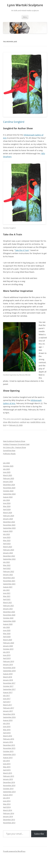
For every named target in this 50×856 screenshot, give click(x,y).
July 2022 (6, 562)
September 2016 (9, 717)
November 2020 (9, 615)
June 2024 (6, 503)
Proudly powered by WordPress (14, 851)
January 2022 (8, 574)
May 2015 (6, 767)
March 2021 (7, 602)
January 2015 (8, 779)
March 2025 (7, 475)
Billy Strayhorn (13, 422)
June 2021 (6, 593)
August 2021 (7, 587)
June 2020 (6, 630)
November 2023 (9, 525)
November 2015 (9, 748)
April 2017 (7, 702)
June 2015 (6, 764)
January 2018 (8, 680)
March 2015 (7, 773)
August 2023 (7, 531)
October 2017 (8, 686)
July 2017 (6, 695)
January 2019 (8, 664)
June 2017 (6, 698)
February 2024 (8, 515)
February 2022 (8, 571)
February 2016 (8, 739)
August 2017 (7, 692)
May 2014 (6, 804)
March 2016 (7, 736)
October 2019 (8, 649)
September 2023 (9, 528)
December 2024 (9, 484)
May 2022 (6, 565)
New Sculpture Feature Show (14, 441)
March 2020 (7, 640)
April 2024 (7, 509)
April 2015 (7, 770)
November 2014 (9, 785)
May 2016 (6, 729)
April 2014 (7, 807)
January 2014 (8, 816)
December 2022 (9, 556)
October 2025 (8, 466)
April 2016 (7, 733)
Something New (9, 450)
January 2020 (8, 646)
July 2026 (6, 463)
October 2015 (8, 751)
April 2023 (7, 543)
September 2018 (9, 671)
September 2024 (9, 494)
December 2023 (9, 522)
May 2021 (6, 596)
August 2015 (7, 757)
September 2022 (9, 559)
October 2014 (8, 788)
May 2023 (6, 540)
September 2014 (9, 791)
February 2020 (8, 643)
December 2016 (9, 714)
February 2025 (8, 478)
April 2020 (7, 636)
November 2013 (9, 822)
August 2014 (7, 795)
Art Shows (26, 419)
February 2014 (8, 813)
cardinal (23, 422)
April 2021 (7, 599)
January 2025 (8, 481)
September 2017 (9, 689)
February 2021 (8, 605)
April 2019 (7, 658)
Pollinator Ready (9, 453)
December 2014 (9, 782)
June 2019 (6, 655)
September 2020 (9, 621)
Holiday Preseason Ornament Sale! (16, 444)
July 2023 (6, 534)
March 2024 (7, 512)
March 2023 (7, 546)
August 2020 (7, 624)
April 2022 (7, 568)
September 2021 (9, 584)
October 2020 (8, 618)
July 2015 (6, 760)
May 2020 (6, 633)
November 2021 (9, 581)
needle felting (35, 422)
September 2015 (9, 754)
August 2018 (7, 674)
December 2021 (9, 577)
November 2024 (9, 488)
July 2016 (6, 723)
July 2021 (6, 590)
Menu (25, 17)
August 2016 (7, 720)
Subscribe (39, 833)
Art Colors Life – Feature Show (14, 447)
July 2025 (6, 469)
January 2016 (8, 742)
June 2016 (6, 726)
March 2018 (7, 677)
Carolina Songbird (13, 122)
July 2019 (6, 652)
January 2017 (8, 711)
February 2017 (8, 708)
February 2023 (8, 550)
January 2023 (8, 553)
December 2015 (9, 745)
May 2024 (6, 506)
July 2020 (6, 627)
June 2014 (6, 801)
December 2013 (9, 819)
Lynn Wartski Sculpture (25, 5)
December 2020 (9, 612)
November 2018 (9, 667)
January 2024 (8, 519)
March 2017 (7, 705)
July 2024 (6, 500)
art (40, 419)
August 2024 (7, 497)
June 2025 (6, 472)
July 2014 (6, 798)
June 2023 (6, 537)
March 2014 (7, 810)
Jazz (28, 422)
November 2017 (9, 683)
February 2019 (8, 661)
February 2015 (8, 776)
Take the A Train (22, 250)
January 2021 (8, 608)
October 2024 (8, 491)
